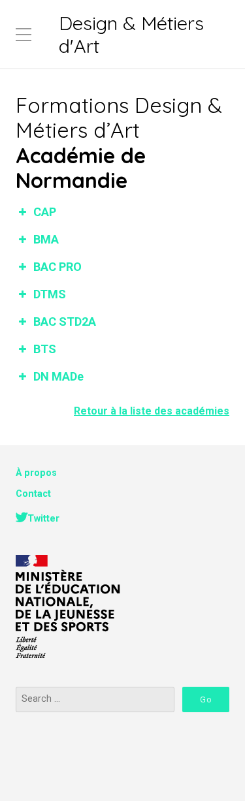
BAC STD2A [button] (64, 321)
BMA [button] (46, 239)
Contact (33, 493)
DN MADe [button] (58, 376)
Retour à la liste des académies (151, 411)
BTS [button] (44, 349)
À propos (36, 473)
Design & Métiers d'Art (131, 34)
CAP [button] (44, 212)
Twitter (43, 518)
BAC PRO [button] (57, 267)
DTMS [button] (49, 294)
